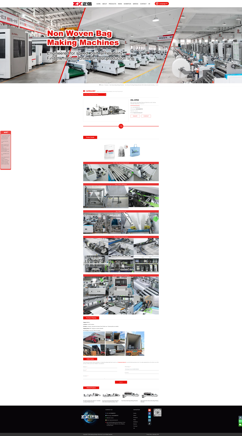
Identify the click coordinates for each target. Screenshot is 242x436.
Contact (146, 116)
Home (102, 85)
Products (106, 85)
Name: (85, 367)
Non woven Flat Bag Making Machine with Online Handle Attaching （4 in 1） (142, 85)
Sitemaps (154, 434)
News (134, 419)
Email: (85, 370)
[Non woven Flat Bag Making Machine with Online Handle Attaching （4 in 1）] (105, 99)
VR (134, 428)
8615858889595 (139, 109)
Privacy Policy (149, 434)
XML (158, 434)
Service (135, 424)
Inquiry (135, 116)
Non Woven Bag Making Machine (117, 85)
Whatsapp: (128, 367)
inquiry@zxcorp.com (137, 112)
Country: (127, 372)
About (134, 415)
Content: (85, 376)
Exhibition (135, 421)
